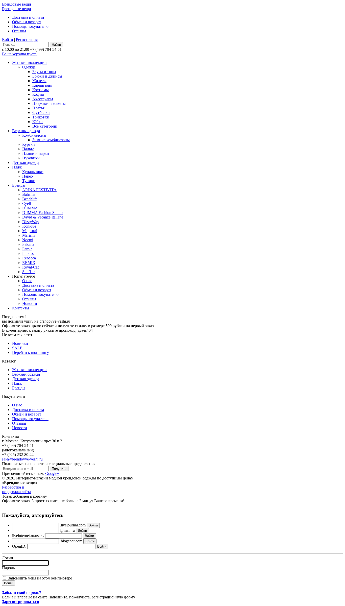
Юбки (37, 121)
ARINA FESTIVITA (39, 190)
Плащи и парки (35, 153)
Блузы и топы (44, 71)
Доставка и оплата (28, 17)
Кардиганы (42, 85)
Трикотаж (40, 117)
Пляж (17, 167)
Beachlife (29, 199)
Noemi (27, 240)
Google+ (52, 473)
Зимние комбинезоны (51, 140)
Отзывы (19, 31)
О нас (27, 281)
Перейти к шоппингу (30, 352)
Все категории (44, 126)
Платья (38, 108)
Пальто (28, 149)
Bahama (28, 194)
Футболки (41, 112)
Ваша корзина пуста (19, 54)
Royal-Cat (30, 267)
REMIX (28, 262)
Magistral (29, 231)
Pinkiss (28, 253)
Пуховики (31, 158)
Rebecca (29, 258)
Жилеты (39, 81)
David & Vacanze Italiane (42, 217)
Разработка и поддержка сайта (16, 489)
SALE (17, 348)
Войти (7, 39)
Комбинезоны (34, 135)
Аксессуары (42, 99)
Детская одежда (25, 162)
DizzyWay (30, 222)
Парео (27, 176)
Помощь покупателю (30, 26)
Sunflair (28, 272)
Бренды (18, 185)
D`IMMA (30, 208)
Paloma (28, 244)
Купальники (32, 171)
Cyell (26, 203)
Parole (27, 249)
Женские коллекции (29, 62)
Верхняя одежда (26, 131)
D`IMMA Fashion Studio (42, 212)
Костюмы (40, 90)
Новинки (20, 343)
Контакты (20, 308)
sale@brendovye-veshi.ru (22, 459)
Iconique (29, 226)
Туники (28, 181)
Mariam (28, 235)
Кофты (38, 94)
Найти (56, 44)
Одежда (29, 67)
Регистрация (27, 39)
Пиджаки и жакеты (49, 103)
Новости (29, 303)
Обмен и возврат (26, 22)
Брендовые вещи (16, 4)
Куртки (28, 144)
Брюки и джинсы (47, 76)
